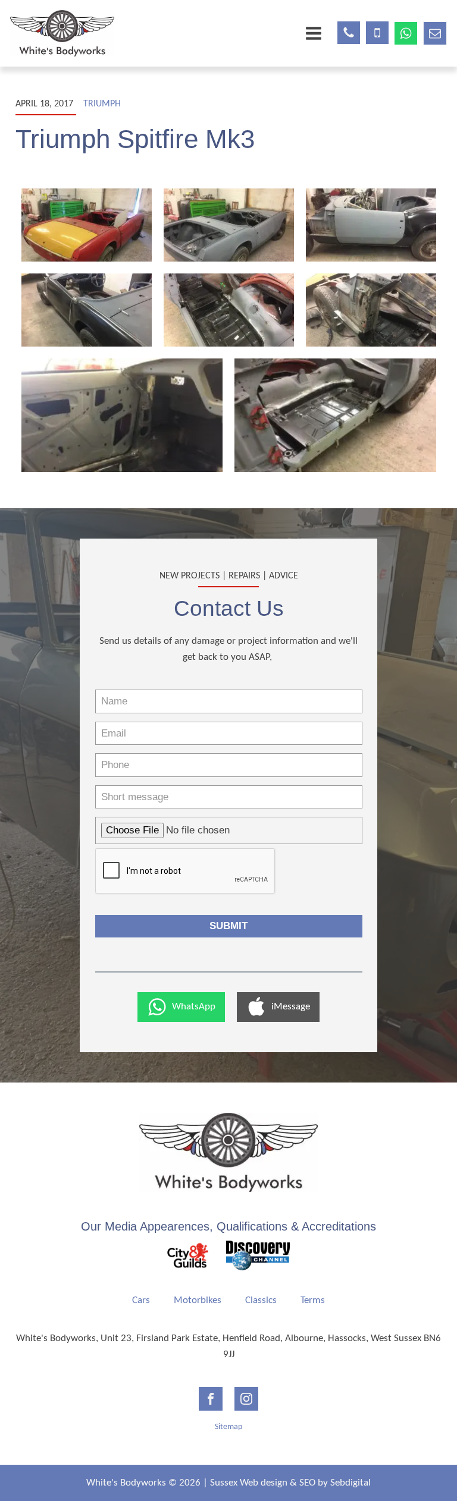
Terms (313, 1300)
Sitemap (228, 1427)
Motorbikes (197, 1300)
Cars (141, 1300)
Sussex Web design (248, 1483)
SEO (307, 1483)
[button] (181, 1007)
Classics (261, 1300)
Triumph (102, 104)
